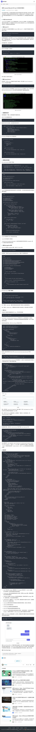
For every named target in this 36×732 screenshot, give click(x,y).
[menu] (34, 1)
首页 (1, 4)
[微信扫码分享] (27, 665)
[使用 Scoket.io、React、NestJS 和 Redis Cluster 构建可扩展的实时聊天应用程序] (7, 691)
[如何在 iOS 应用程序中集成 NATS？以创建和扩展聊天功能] (7, 700)
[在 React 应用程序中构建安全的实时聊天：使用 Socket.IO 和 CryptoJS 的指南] (7, 673)
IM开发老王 (3, 10)
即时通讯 (16, 10)
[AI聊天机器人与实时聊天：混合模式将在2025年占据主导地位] (7, 709)
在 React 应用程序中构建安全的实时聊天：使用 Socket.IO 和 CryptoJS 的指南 (22, 671)
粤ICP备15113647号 (22, 729)
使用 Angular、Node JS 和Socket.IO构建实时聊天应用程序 (23, 716)
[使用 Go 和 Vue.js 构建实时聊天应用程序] (7, 683)
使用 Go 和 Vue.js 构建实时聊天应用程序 (21, 680)
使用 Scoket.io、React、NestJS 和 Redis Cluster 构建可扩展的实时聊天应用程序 (23, 689)
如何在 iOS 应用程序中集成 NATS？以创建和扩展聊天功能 (23, 698)
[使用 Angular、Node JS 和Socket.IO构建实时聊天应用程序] (7, 718)
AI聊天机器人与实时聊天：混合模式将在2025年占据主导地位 (22, 707)
